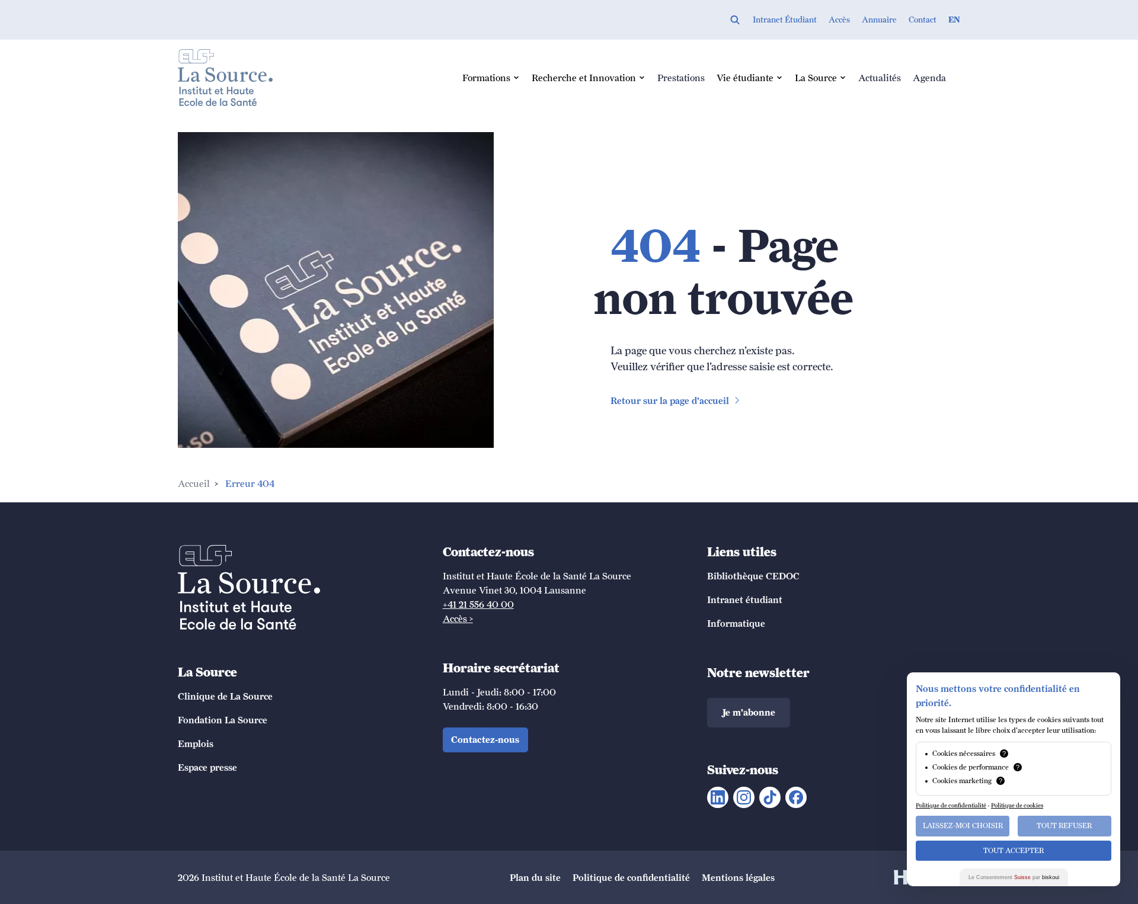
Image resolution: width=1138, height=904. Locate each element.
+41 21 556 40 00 (478, 604)
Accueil (194, 483)
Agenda (929, 77)
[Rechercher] (735, 20)
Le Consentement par (1013, 877)
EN (954, 19)
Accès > (458, 618)
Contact (922, 19)
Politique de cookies (1017, 805)
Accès (839, 19)
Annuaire (879, 19)
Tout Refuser (1064, 826)
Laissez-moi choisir (963, 826)
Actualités (879, 77)
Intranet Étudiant (785, 19)
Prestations (681, 77)
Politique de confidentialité (951, 805)
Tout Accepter (1013, 851)
